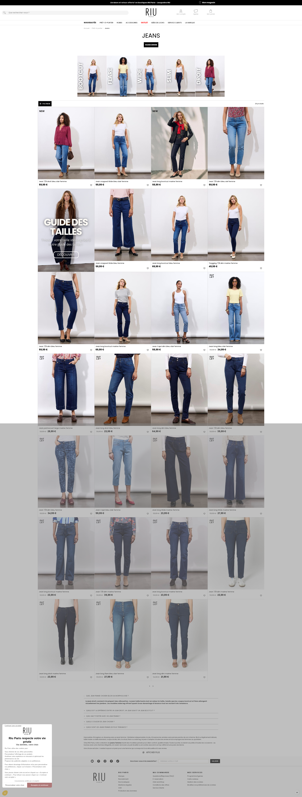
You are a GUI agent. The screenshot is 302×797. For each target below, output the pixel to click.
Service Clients (175, 22)
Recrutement (123, 779)
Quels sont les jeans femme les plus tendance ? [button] (106, 727)
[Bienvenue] (151, 13)
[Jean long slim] (179, 390)
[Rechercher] (4, 12)
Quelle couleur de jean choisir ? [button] (100, 721)
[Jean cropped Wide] (122, 143)
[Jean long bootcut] (179, 143)
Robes (119, 22)
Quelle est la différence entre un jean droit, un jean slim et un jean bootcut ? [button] (120, 710)
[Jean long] (236, 308)
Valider (215, 761)
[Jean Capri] (122, 472)
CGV (120, 788)
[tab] (151, 695)
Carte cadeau (192, 779)
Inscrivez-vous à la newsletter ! (143, 761)
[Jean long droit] (122, 390)
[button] (5, 793)
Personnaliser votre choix (14, 785)
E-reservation (158, 779)
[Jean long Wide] (179, 472)
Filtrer (46, 104)
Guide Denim (151, 45)
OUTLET (144, 22)
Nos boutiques (123, 782)
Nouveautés (90, 22)
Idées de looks (157, 22)
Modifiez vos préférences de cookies (201, 785)
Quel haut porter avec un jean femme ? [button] (103, 716)
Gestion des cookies (195, 782)
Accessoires (131, 22)
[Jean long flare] (122, 635)
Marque (121, 776)
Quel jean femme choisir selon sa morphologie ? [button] (107, 696)
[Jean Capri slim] (179, 308)
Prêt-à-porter (106, 22)
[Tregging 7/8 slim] (236, 225)
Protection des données (127, 791)
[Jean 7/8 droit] (66, 143)
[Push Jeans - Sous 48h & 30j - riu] (66, 230)
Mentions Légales (125, 785)
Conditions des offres (161, 785)
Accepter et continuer (39, 785)
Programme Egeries (195, 776)
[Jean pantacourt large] (66, 390)
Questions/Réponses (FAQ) (163, 776)
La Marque (190, 22)
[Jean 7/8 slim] (236, 143)
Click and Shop (158, 782)
